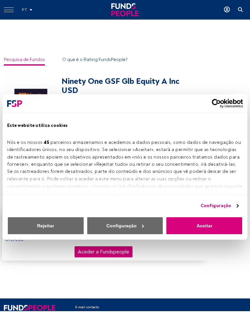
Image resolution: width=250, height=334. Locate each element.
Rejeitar (45, 225)
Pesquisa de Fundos (24, 59)
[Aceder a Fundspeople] (227, 10)
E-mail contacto (87, 307)
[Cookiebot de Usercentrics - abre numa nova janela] (214, 103)
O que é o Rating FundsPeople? (95, 59)
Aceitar (204, 225)
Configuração (216, 205)
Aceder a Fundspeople (103, 252)
